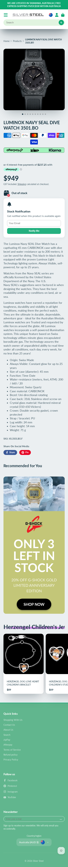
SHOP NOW (34, 604)
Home (6, 41)
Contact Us (9, 724)
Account (57, 15)
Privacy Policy (10, 759)
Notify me (34, 230)
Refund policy (10, 754)
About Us (8, 729)
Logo (28, 15)
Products (17, 41)
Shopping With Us (12, 719)
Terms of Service (12, 749)
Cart (63, 15)
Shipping (22, 184)
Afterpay (7, 744)
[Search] (61, 22)
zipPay (6, 739)
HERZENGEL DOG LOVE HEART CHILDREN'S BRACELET (23, 664)
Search (6, 734)
